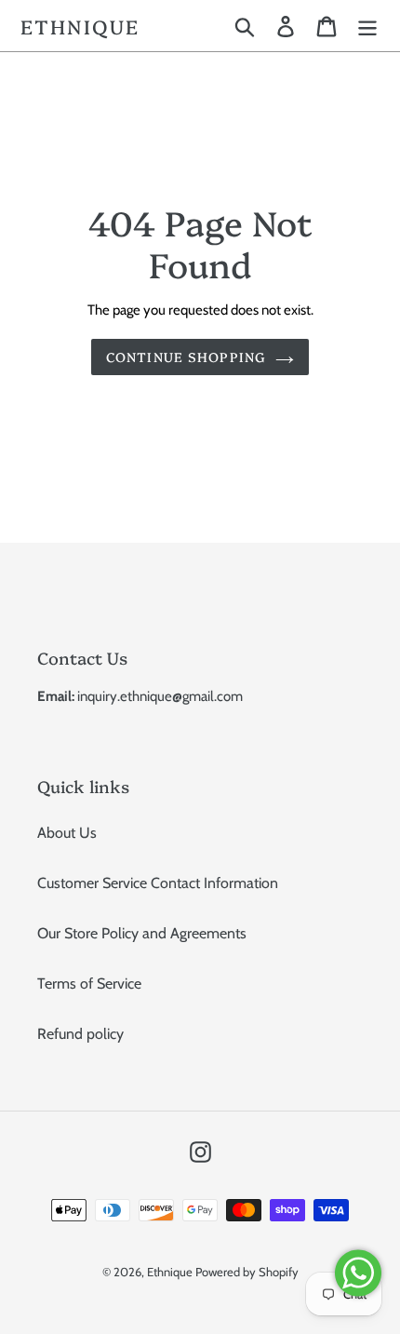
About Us (67, 833)
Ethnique (80, 25)
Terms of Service (89, 983)
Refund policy (80, 1034)
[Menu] (367, 26)
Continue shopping (186, 356)
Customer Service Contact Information (157, 883)
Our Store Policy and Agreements (142, 933)
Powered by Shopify (247, 1271)
